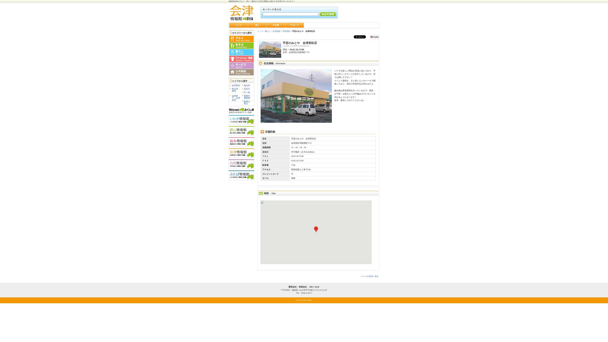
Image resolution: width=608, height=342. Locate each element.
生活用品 (276, 31)
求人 (257, 25)
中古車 (276, 25)
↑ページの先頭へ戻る (369, 276)
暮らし (268, 31)
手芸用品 (286, 31)
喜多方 (247, 89)
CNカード (294, 25)
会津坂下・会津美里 (236, 98)
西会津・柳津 (236, 90)
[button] (316, 229)
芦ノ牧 (247, 92)
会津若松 (236, 85)
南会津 (247, 85)
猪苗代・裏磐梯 (248, 97)
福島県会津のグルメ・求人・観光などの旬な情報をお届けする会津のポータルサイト (262, 1)
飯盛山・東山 (248, 102)
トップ (238, 25)
